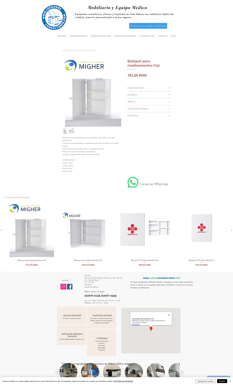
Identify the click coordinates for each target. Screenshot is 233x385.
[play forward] (181, 372)
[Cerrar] (230, 381)
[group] (116, 236)
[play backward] (57, 372)
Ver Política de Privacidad (123, 381)
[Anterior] (1, 230)
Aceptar (222, 381)
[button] (68, 372)
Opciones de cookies (206, 381)
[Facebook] (69, 286)
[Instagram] (63, 286)
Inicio (64, 50)
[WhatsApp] (133, 182)
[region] (71, 315)
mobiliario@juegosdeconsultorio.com (71, 339)
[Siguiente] (231, 230)
